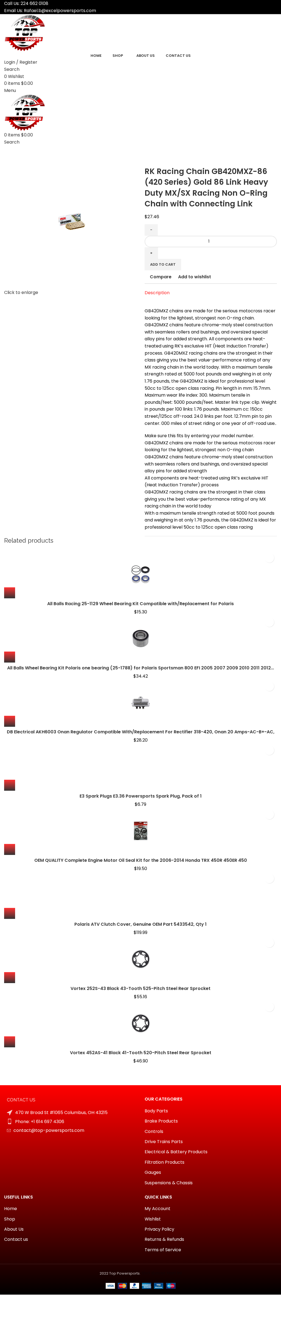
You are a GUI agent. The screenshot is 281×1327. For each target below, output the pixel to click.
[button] (9, 592)
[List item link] (70, 1121)
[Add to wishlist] (269, 558)
